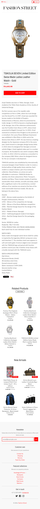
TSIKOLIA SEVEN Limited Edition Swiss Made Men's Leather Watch (29, 340)
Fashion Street (10, 387)
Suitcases (20, 479)
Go (36, 439)
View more (20, 291)
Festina (10, 318)
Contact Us (20, 454)
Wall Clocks (20, 481)
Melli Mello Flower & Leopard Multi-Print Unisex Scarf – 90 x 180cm (10, 383)
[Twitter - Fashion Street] (17, 496)
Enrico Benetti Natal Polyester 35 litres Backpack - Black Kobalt (10, 409)
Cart (36, 2)
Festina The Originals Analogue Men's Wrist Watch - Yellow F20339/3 (10, 314)
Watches (19, 483)
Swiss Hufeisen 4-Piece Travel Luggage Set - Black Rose (30, 409)
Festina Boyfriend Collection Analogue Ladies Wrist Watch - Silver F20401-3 (30, 314)
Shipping (20, 456)
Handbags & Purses (19, 472)
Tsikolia (6, 83)
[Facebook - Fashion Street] (20, 496)
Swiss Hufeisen (30, 413)
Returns (20, 458)
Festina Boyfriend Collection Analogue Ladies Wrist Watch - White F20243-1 (10, 341)
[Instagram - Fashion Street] (23, 496)
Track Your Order (20, 460)
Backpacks (20, 475)
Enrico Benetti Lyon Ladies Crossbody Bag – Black (30, 382)
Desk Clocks (20, 477)
